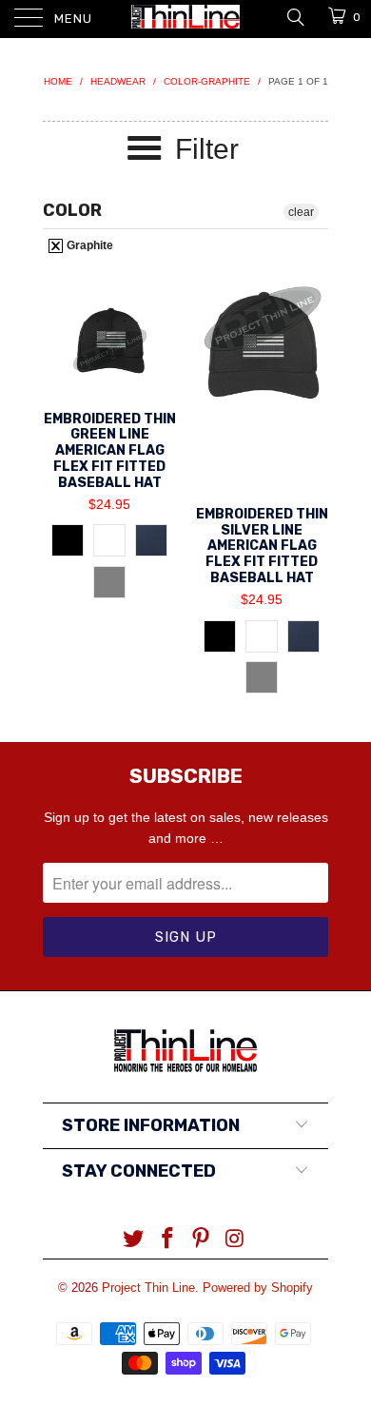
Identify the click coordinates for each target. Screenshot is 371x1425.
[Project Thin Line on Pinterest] (201, 1240)
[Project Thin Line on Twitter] (134, 1240)
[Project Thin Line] (186, 19)
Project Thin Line (148, 1287)
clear (301, 212)
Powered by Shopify (258, 1287)
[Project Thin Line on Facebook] (167, 1240)
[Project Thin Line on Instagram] (236, 1240)
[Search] (294, 16)
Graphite (88, 245)
